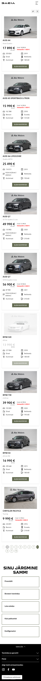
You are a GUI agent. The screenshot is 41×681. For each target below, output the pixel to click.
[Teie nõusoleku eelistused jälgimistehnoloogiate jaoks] (12, 677)
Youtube (13, 669)
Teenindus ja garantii (10, 653)
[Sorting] (33, 11)
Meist (4, 659)
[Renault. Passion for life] (8, 3)
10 (16, 551)
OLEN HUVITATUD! (20, 66)
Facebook (8, 669)
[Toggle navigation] (37, 3)
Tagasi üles (19, 646)
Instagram (3, 669)
